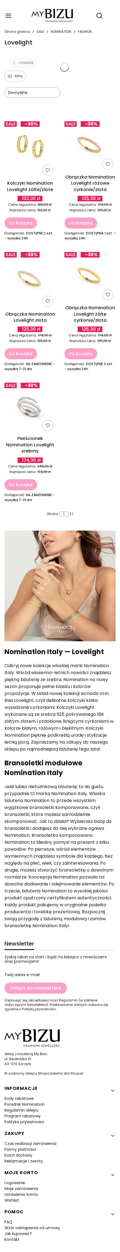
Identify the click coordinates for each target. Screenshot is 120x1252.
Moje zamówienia (21, 1188)
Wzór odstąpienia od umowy (32, 1228)
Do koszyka (20, 223)
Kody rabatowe (19, 1098)
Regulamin (68, 1000)
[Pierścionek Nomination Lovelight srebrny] (30, 406)
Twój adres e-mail (22, 975)
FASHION (85, 31)
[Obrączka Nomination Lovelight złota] (30, 279)
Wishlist (11, 1200)
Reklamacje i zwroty (23, 1161)
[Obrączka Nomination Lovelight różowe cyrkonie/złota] (90, 145)
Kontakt (12, 1239)
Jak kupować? (18, 1233)
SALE (40, 31)
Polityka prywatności (24, 1122)
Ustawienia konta (21, 1194)
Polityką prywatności (39, 1009)
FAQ (8, 1222)
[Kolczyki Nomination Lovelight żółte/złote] (30, 148)
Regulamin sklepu (21, 1110)
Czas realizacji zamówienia (30, 1143)
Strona (52, 514)
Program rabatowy (22, 1116)
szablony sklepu (22, 1073)
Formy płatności (20, 1149)
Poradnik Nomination (24, 1104)
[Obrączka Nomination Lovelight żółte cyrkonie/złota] (90, 276)
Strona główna (17, 31)
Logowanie (14, 1183)
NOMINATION (61, 31)
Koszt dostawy (18, 1155)
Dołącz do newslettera (35, 988)
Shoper (77, 1073)
